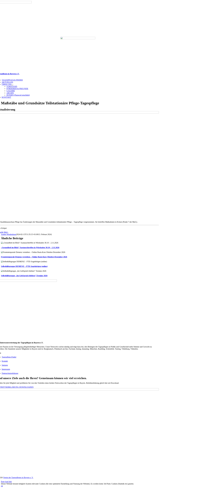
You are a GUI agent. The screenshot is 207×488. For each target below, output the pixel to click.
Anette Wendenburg (8, 234)
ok (2, 486)
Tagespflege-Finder (9, 357)
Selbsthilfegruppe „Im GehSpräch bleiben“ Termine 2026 (24, 276)
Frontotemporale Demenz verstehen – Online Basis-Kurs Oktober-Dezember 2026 (34, 257)
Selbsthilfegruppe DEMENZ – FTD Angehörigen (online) (24, 266)
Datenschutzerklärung (10, 373)
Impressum (6, 369)
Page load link (6, 482)
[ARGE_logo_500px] (77, 39)
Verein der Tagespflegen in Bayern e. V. (18, 478)
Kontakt (5, 361)
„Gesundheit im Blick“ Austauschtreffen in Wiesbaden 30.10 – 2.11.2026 (30, 248)
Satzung (5, 365)
